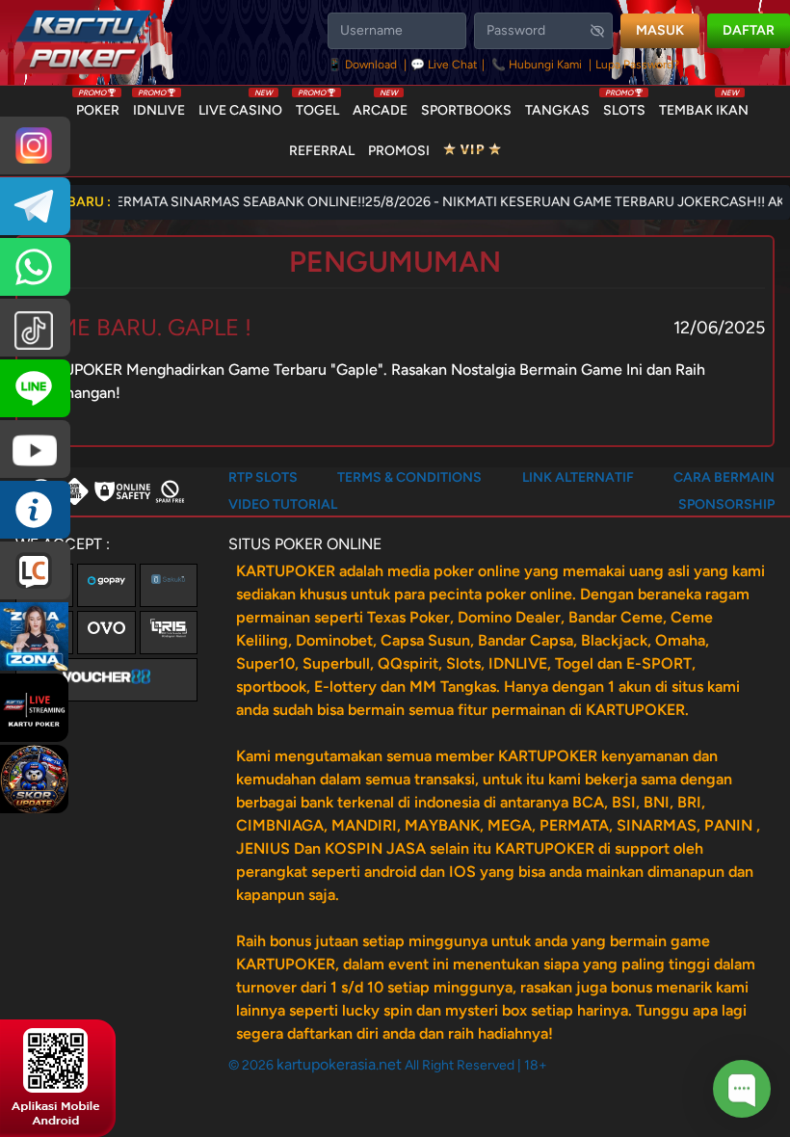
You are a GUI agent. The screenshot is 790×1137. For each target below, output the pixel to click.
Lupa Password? (637, 64)
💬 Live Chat (444, 64)
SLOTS (624, 106)
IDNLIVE (159, 106)
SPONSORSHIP (726, 504)
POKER (97, 106)
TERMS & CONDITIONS (409, 477)
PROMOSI (399, 151)
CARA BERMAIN (724, 477)
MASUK (660, 30)
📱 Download (364, 64)
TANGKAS (557, 110)
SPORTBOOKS (466, 110)
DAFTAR (749, 30)
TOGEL (317, 106)
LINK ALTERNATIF (578, 477)
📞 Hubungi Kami (536, 64)
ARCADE (380, 106)
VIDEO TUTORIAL (282, 504)
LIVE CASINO (240, 106)
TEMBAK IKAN (704, 106)
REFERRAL (322, 151)
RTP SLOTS (263, 477)
